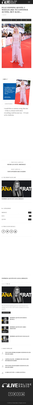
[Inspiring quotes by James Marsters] (5, 329)
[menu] (29, 2)
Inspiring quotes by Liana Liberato (13, 198)
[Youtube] (15, 231)
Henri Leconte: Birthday (16, 164)
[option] (16, 190)
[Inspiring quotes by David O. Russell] (5, 320)
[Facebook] (3, 231)
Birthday (16, 212)
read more (6, 312)
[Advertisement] (16, 140)
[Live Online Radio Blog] (9, 2)
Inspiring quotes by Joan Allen (19, 336)
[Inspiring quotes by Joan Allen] (5, 339)
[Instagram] (11, 231)
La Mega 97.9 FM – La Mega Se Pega (15, 372)
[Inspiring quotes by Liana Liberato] (16, 188)
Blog (16, 216)
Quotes (4, 14)
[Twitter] (7, 231)
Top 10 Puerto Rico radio (16, 171)
